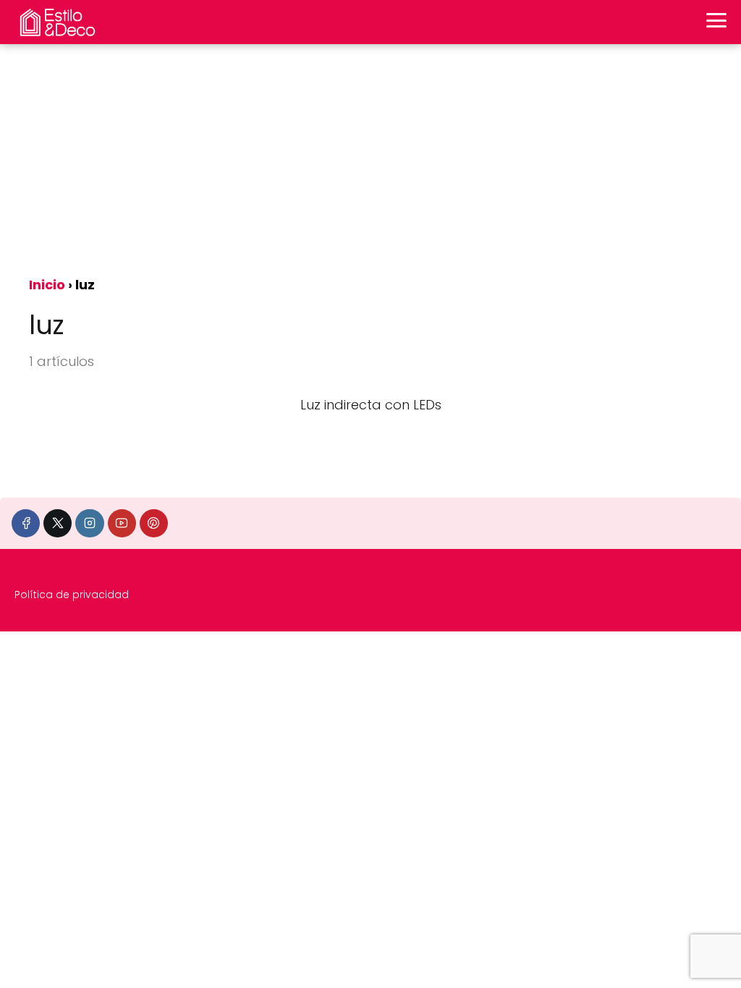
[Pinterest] (154, 523)
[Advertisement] (370, 159)
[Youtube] (122, 523)
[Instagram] (89, 523)
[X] (57, 523)
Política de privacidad (71, 594)
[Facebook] (26, 523)
